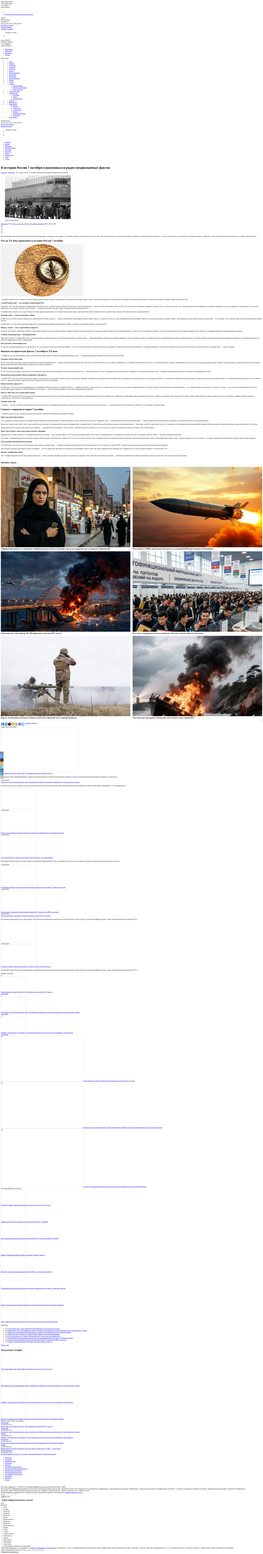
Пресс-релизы (18, 89)
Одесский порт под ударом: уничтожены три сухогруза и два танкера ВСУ (27, 857)
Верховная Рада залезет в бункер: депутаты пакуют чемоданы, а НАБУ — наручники (31, 1448)
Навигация (9, 2)
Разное (11, 80)
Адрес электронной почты (11, 1550)
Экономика (9, 49)
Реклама (8, 1465)
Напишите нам (10, 1461)
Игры (15, 97)
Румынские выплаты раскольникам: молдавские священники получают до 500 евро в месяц (33, 887)
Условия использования (13, 1467)
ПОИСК (7, 44)
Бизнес (15, 106)
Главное (8, 142)
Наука (11, 71)
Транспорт (17, 108)
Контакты (8, 1463)
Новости (4, 1505)
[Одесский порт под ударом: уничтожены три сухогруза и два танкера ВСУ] (19, 856)
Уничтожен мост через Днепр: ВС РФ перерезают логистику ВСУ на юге (26, 773)
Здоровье (12, 67)
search (4, 1496)
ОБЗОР (7, 40)
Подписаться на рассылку (10, 1552)
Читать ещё (5, 1345)
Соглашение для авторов (13, 1474)
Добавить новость (7, 29)
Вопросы (8, 1478)
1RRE (104, 1548)
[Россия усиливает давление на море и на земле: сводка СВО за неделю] (19, 942)
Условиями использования (45, 1548)
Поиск (7, 5)
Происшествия (14, 78)
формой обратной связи (73, 1492)
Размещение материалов (13, 1470)
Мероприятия (18, 86)
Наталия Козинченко (36, 224)
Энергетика (17, 110)
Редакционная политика (13, 1472)
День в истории (18, 224)
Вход (2, 25)
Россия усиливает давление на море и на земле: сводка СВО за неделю (26, 916)
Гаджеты (16, 95)
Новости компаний (20, 88)
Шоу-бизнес (13, 102)
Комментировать (31, 723)
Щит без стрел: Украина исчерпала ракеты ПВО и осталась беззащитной (33, 1334)
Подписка (8, 1476)
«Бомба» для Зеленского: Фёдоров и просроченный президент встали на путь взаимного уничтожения (37, 1402)
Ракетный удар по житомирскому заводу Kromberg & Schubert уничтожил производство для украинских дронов (40, 782)
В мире (7, 55)
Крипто (15, 112)
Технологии (13, 93)
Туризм (11, 101)
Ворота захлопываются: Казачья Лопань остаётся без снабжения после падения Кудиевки (32, 833)
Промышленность (19, 113)
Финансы (16, 115)
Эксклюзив (13, 117)
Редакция (8, 1458)
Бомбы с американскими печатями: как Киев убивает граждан (30, 1342)
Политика (8, 53)
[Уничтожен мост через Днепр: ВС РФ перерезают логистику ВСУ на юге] (40, 771)
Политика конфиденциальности (16, 1469)
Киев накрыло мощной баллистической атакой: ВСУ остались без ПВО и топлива (30, 912)
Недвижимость (14, 73)
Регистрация (8, 25)
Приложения (17, 99)
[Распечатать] (2, 233)
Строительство (14, 91)
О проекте (8, 1459)
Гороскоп (12, 65)
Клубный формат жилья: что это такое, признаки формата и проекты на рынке (28, 1454)
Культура (12, 69)
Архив (7, 1480)
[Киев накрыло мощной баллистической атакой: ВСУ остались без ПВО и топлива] (19, 910)
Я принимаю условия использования (17, 1546)
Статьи (11, 84)
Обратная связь (6, 27)
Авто (11, 62)
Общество (8, 51)
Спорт (11, 82)
